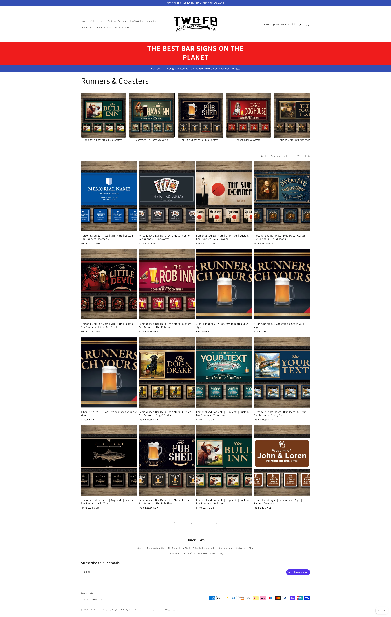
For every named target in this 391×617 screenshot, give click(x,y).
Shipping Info (226, 548)
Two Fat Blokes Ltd (94, 610)
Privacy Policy (216, 553)
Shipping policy (171, 610)
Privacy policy (140, 610)
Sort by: (264, 156)
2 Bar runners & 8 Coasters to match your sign (279, 325)
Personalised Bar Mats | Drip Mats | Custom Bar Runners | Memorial (107, 237)
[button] (97, 21)
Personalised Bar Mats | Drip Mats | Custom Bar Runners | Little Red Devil (107, 325)
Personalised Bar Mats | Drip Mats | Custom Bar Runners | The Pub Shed (165, 501)
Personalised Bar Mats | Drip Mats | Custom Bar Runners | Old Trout (107, 501)
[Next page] (216, 523)
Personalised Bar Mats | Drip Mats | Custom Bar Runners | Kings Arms (165, 237)
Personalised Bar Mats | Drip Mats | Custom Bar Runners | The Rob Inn (165, 325)
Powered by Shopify (110, 610)
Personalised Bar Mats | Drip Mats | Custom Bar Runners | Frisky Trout (280, 413)
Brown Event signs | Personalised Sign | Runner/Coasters (278, 501)
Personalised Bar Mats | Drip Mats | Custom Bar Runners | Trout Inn (222, 413)
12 (208, 523)
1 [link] (174, 523)
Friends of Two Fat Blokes (194, 553)
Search (140, 548)
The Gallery (173, 553)
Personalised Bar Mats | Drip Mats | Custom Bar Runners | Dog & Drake (165, 413)
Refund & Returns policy (205, 548)
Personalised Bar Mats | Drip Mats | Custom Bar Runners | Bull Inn (222, 501)
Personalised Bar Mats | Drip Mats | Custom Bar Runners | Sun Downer (222, 237)
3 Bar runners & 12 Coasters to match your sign (222, 325)
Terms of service (156, 610)
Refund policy (126, 610)
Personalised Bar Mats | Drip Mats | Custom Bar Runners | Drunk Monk (280, 237)
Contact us (240, 548)
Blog (251, 548)
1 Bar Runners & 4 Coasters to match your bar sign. (109, 413)
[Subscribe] (132, 571)
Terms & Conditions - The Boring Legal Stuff (168, 548)
